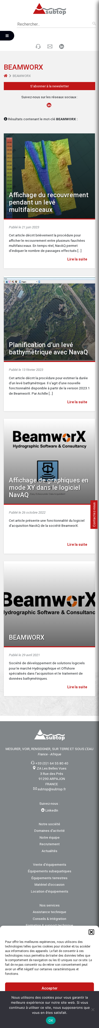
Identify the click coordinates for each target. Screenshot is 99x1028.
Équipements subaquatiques (49, 871)
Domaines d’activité (49, 831)
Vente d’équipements (49, 864)
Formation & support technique (49, 925)
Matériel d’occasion (49, 884)
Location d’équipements (49, 891)
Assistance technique (49, 912)
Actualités (49, 851)
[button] (91, 932)
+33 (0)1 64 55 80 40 (51, 763)
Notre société (49, 824)
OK (50, 1020)
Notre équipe (50, 837)
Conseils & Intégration (49, 919)
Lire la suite (77, 259)
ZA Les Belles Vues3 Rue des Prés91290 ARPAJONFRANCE (52, 776)
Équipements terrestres (49, 878)
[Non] (92, 1009)
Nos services (50, 905)
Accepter (50, 988)
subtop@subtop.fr (52, 789)
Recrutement (50, 844)
